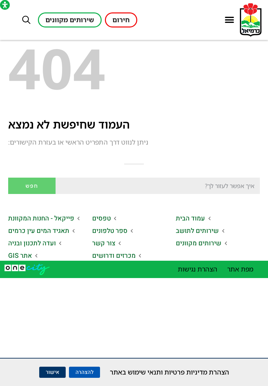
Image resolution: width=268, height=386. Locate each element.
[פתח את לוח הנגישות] (5, 5)
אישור (52, 372)
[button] (229, 20)
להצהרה (84, 372)
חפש (31, 185)
